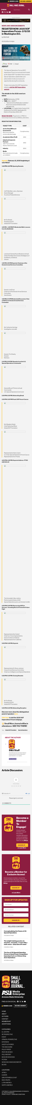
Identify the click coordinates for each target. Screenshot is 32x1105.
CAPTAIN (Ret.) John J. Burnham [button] (13, 191)
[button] (17, 179)
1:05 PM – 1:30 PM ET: (8, 227)
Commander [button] (7, 390)
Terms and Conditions (18, 1094)
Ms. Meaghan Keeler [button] (10, 424)
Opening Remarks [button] (12, 166)
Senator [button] (6, 356)
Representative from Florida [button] (12, 456)
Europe (4, 1075)
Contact (5, 1019)
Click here (5, 718)
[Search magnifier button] (28, 9)
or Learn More (22, 848)
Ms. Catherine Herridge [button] (10, 327)
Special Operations (22, 730)
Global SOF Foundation (10, 730)
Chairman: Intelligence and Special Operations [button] (17, 672)
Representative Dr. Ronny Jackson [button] (14, 668)
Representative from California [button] (12, 639)
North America (7, 1085)
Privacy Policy (6, 1094)
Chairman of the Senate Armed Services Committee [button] (15, 292)
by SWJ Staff (5, 37)
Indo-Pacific (6, 1080)
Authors (5, 1016)
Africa (4, 1072)
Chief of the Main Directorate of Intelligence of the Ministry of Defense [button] (16, 256)
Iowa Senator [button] (8, 295)
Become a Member (25, 1)
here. (16, 714)
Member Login (13, 1)
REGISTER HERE (7, 116)
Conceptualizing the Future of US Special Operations (15, 932)
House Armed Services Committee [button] (14, 670)
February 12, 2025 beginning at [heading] (19, 161)
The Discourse (7, 1047)
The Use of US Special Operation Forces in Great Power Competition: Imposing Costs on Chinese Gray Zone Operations (16, 955)
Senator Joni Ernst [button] (9, 290)
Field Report (6, 1054)
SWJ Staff (14, 750)
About (4, 1014)
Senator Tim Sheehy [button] (10, 354)
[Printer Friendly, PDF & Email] (10, 64)
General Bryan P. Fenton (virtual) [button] (13, 388)
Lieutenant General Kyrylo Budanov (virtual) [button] (16, 254)
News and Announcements (13, 26)
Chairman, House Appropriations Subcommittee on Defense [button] (13, 637)
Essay (4, 1037)
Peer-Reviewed (7, 1052)
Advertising (6, 1024)
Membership (6, 1021)
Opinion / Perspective (9, 1039)
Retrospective (7, 1034)
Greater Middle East (9, 1077)
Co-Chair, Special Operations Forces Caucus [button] (16, 455)
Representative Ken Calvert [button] (12, 634)
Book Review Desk (8, 1057)
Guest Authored (8, 1044)
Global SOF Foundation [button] (10, 223)
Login (28, 793)
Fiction (4, 1059)
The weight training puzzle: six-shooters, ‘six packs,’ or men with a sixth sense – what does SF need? (15, 942)
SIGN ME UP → (22, 845)
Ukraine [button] (6, 259)
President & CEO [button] (9, 221)
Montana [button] (6, 358)
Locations (6, 1070)
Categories (6, 1029)
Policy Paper (6, 1049)
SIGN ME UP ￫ (16, 888)
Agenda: (5, 161)
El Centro (5, 1032)
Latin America (7, 1082)
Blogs (4, 1064)
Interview (5, 1042)
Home (4, 1011)
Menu (4, 9)
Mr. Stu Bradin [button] (8, 220)
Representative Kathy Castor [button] (12, 453)
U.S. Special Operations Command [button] (14, 392)
